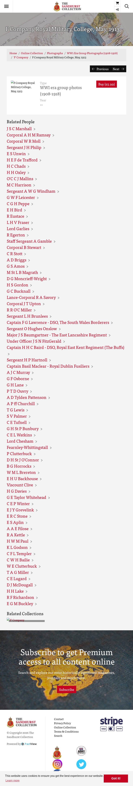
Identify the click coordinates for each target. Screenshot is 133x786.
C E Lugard (17, 578)
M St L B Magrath (22, 272)
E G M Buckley (20, 603)
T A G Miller (18, 572)
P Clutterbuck (19, 453)
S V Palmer (17, 415)
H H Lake (15, 590)
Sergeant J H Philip (24, 147)
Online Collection (32, 53)
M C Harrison (19, 184)
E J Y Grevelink (20, 509)
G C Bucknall (18, 290)
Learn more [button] (13, 780)
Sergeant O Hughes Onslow (32, 328)
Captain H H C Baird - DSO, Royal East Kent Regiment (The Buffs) (65, 347)
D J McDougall (20, 584)
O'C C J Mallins (20, 178)
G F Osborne (18, 378)
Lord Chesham (20, 440)
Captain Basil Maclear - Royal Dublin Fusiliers (48, 365)
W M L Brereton (21, 472)
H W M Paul (17, 540)
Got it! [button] (116, 778)
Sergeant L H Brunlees (27, 315)
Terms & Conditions (66, 731)
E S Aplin (15, 522)
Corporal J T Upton (24, 303)
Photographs (55, 53)
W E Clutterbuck (22, 565)
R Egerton (16, 234)
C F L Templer (19, 553)
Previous (102, 68)
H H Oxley (16, 172)
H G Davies (17, 490)
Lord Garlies (18, 228)
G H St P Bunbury (23, 428)
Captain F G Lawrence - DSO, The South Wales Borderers (58, 322)
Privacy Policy (62, 723)
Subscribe (66, 689)
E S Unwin (16, 153)
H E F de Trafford (22, 159)
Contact (59, 719)
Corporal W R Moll (24, 140)
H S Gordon (17, 284)
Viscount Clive (20, 484)
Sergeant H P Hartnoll (27, 359)
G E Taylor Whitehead (26, 497)
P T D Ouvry (17, 390)
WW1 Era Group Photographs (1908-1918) (92, 53)
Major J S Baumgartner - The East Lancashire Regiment (57, 334)
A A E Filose (18, 528)
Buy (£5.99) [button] (106, 84)
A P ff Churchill (21, 403)
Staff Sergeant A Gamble (29, 240)
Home (13, 53)
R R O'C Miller (19, 309)
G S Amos (16, 265)
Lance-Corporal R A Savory (31, 297)
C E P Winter (18, 503)
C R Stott (14, 253)
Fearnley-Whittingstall (27, 447)
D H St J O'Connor (23, 459)
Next (116, 68)
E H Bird (14, 209)
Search (58, 735)
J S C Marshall (19, 128)
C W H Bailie (18, 559)
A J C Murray (18, 372)
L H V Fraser (18, 222)
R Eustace (15, 215)
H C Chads (16, 165)
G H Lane (15, 384)
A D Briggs (16, 259)
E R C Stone (17, 515)
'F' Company (21, 57)
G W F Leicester (21, 197)
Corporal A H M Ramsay (29, 134)
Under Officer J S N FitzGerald (34, 340)
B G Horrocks (19, 465)
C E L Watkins (19, 434)
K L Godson (17, 547)
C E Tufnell (17, 422)
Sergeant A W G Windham (31, 190)
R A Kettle (16, 534)
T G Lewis (15, 409)
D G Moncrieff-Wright (27, 278)
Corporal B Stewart (24, 247)
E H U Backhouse (22, 478)
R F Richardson (20, 597)
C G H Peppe (18, 203)
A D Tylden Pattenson (26, 397)
